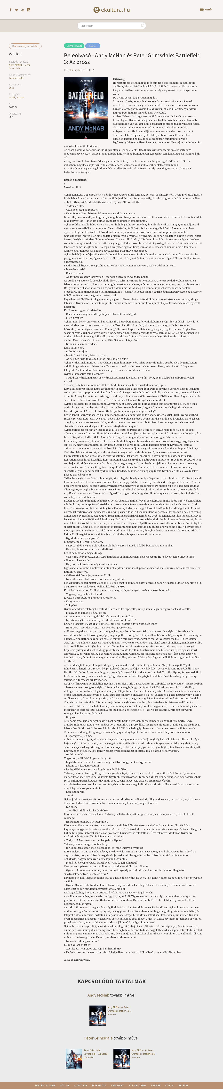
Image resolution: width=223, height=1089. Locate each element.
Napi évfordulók (45, 1085)
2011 (11, 87)
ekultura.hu (75, 70)
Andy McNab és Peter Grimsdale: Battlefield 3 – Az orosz (120, 1011)
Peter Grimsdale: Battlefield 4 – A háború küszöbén (95, 1054)
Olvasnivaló (74, 45)
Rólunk (64, 1085)
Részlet (93, 45)
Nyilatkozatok (137, 1085)
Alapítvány (80, 1085)
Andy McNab (16, 64)
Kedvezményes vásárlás (25, 46)
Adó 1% (169, 1085)
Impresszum (99, 1085)
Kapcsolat (117, 1085)
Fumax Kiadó (16, 78)
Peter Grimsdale (19, 66)
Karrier (155, 1085)
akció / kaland (16, 97)
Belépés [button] (183, 1085)
